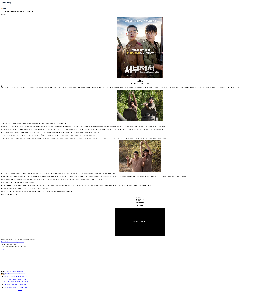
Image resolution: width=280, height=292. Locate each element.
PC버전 (20, 290)
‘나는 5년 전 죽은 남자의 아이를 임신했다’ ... (15, 279)
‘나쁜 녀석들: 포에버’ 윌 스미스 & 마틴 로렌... (15, 284)
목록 (3, 249)
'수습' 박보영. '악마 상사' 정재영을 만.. (14, 271)
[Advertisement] (12, 253)
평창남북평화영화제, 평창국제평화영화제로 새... (16, 282)
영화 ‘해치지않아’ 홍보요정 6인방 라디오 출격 (15, 287)
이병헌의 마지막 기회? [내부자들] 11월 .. (14, 273)
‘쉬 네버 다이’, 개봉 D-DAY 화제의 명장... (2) (15, 276)
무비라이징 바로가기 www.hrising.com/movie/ (12, 242)
